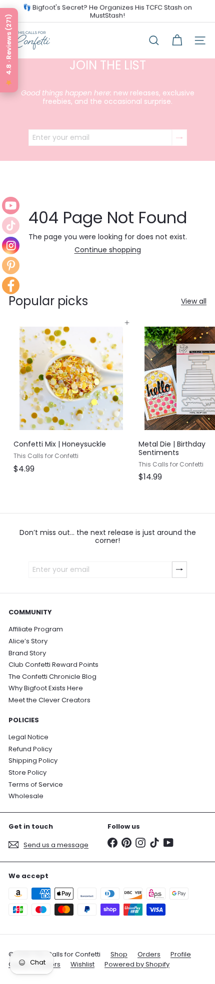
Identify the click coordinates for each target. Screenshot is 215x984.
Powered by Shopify (137, 964)
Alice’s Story (28, 641)
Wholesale (26, 796)
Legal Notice (28, 737)
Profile (180, 954)
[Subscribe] (179, 137)
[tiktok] (11, 225)
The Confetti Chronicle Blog (52, 676)
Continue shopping (107, 250)
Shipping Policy (33, 760)
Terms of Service (35, 784)
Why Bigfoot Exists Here (45, 688)
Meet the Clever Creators (49, 700)
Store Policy (27, 772)
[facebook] (11, 285)
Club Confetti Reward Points (53, 664)
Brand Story (27, 653)
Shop (119, 954)
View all (193, 301)
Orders (149, 954)
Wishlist (82, 964)
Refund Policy (30, 749)
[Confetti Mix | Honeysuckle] (71, 400)
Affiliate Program (35, 629)
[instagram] (11, 245)
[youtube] (11, 205)
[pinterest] (11, 265)
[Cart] (177, 40)
